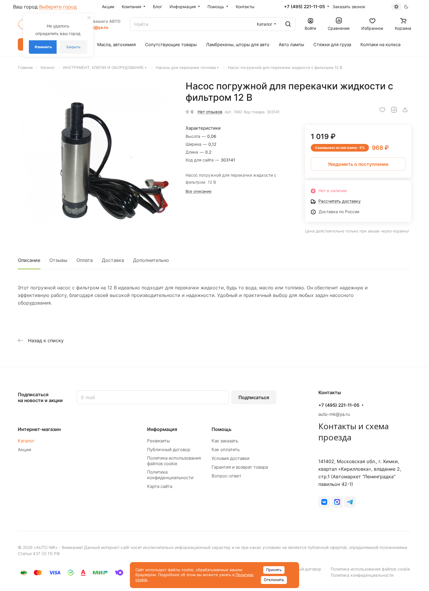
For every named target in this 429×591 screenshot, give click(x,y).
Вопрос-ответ (226, 476)
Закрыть (73, 47)
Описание (29, 260)
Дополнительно (151, 260)
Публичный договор (168, 449)
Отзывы (58, 260)
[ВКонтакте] (324, 502)
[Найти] (288, 24)
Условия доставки (231, 458)
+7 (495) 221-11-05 (304, 6)
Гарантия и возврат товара (240, 467)
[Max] (337, 502)
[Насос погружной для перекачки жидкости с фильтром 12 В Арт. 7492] (96, 158)
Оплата (84, 260)
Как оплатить (226, 449)
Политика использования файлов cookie (174, 460)
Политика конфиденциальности (170, 474)
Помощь (221, 429)
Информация (162, 429)
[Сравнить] (394, 110)
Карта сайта (159, 486)
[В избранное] (382, 110)
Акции (24, 449)
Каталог (26, 441)
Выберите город (58, 7)
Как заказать (225, 441)
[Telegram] (350, 502)
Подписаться (253, 397)
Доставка (113, 260)
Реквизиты (158, 441)
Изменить (43, 47)
